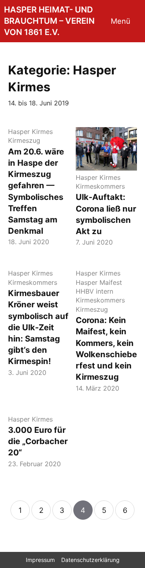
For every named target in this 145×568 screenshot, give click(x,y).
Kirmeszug (24, 140)
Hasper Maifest (99, 282)
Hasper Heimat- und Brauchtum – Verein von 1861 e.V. (49, 20)
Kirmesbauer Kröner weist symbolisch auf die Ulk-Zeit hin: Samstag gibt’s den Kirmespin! (38, 327)
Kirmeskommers (100, 186)
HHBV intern (94, 291)
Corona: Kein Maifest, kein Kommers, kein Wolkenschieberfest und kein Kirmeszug (106, 348)
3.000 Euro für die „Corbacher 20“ (38, 441)
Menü (120, 21)
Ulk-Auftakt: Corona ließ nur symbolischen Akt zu (106, 214)
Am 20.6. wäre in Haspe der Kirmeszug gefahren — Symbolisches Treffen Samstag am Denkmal (36, 191)
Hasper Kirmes (30, 132)
